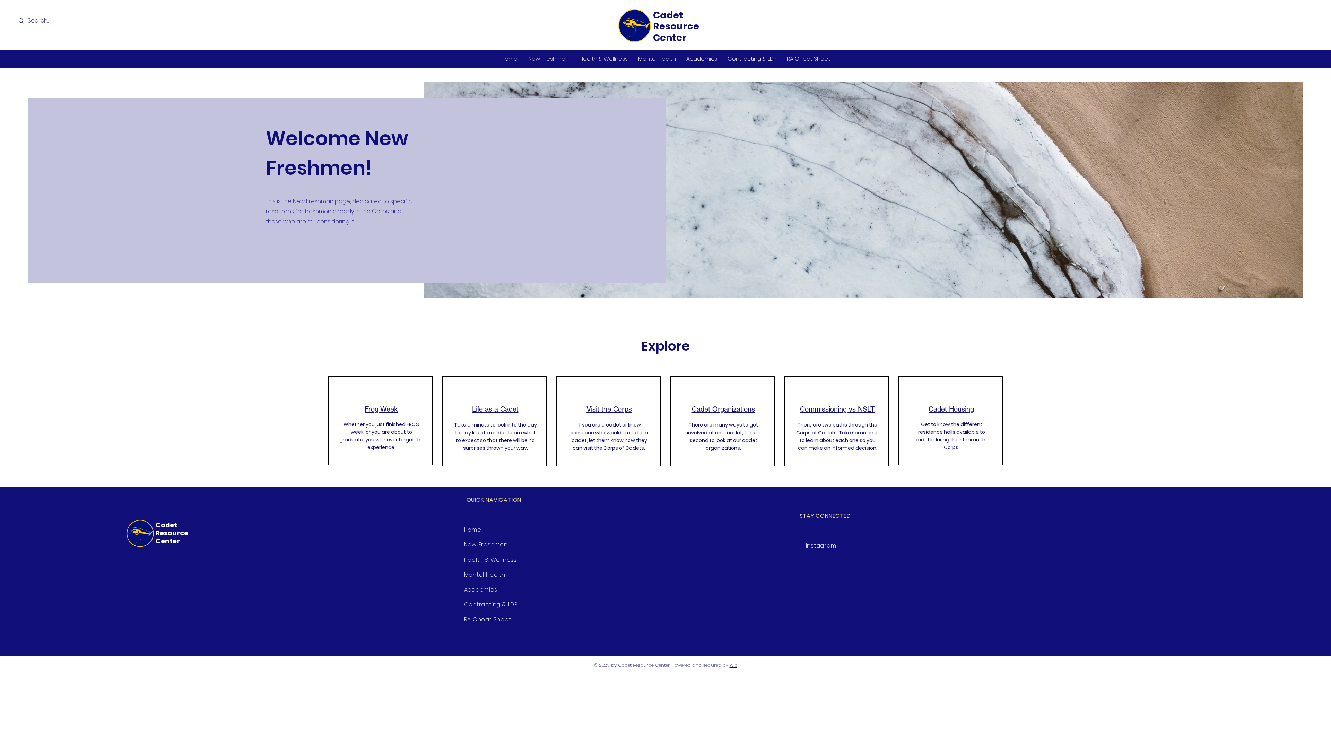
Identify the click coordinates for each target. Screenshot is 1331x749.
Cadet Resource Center (676, 26)
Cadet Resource (173, 529)
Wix (733, 665)
